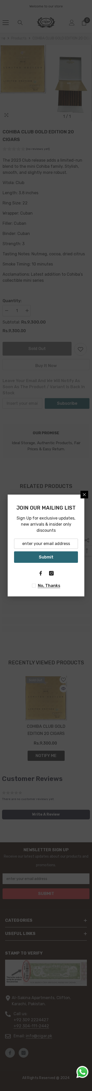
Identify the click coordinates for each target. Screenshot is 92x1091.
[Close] (84, 494)
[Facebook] (40, 573)
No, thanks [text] (49, 585)
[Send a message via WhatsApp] (82, 1072)
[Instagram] (51, 573)
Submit (46, 557)
